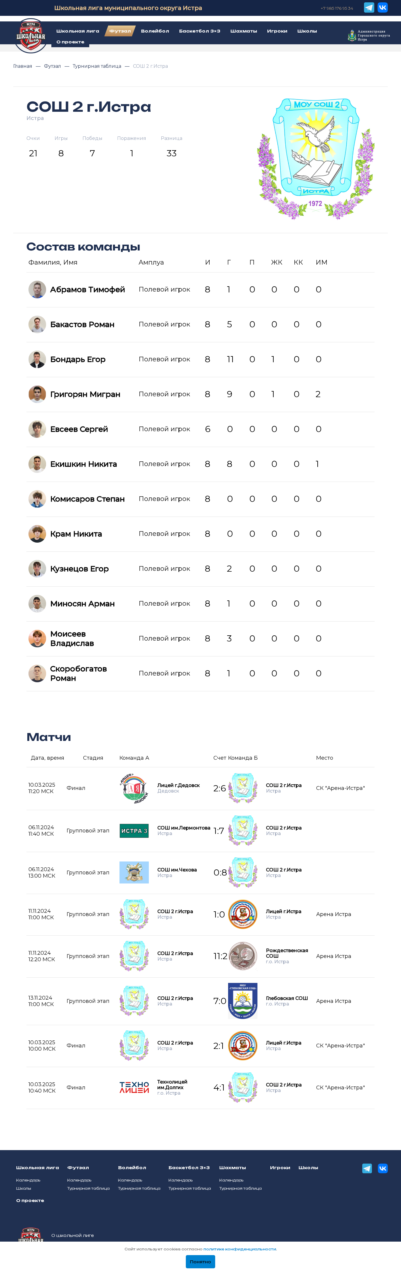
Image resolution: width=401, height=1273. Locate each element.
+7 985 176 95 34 (337, 8)
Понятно (200, 1262)
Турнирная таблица (97, 66)
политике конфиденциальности (239, 1249)
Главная (23, 66)
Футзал (53, 66)
